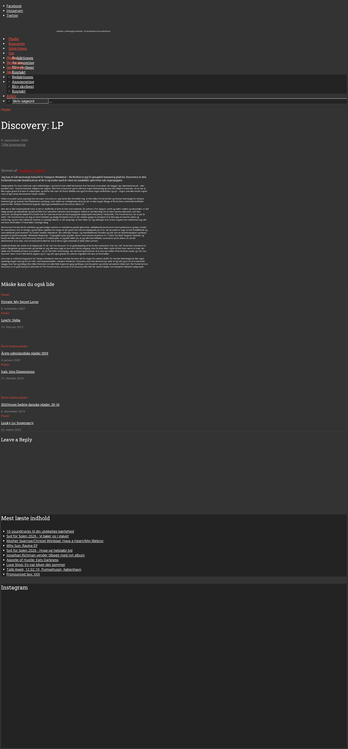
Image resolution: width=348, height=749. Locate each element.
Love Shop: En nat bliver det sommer (36, 564)
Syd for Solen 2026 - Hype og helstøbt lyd (39, 550)
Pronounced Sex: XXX (23, 574)
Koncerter (15, 62)
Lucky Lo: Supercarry (17, 423)
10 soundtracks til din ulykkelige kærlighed (40, 531)
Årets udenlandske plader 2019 (24, 353)
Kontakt (19, 91)
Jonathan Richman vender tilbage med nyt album (46, 555)
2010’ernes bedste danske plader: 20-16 (30, 404)
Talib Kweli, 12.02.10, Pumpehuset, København (44, 569)
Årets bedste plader (14, 346)
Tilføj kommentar (13, 144)
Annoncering (23, 81)
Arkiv (11, 96)
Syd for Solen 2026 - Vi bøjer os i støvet (38, 536)
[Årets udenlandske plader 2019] (11, 341)
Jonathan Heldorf (32, 170)
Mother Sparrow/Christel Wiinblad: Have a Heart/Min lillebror (55, 540)
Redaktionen (22, 77)
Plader (12, 58)
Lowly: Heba (10, 320)
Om (9, 72)
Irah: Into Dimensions (18, 371)
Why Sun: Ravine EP (22, 545)
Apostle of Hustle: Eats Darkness (32, 559)
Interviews (16, 67)
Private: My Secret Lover (20, 302)
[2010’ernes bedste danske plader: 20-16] (11, 392)
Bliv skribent (23, 86)
